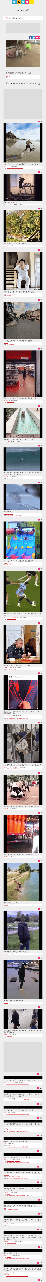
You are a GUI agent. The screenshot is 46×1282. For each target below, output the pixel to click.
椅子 (8, 1257)
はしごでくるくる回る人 (12, 903)
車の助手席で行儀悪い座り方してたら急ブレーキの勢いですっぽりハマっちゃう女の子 (22, 1095)
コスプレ (9, 716)
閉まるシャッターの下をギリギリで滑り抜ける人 (20, 398)
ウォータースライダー (11, 564)
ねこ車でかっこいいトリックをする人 (16, 244)
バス (11, 768)
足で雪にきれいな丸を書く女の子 (15, 1001)
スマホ (8, 768)
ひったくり (9, 1036)
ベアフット (18, 515)
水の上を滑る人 (9, 512)
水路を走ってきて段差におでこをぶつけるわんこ (20, 439)
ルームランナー (10, 1145)
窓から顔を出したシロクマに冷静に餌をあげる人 (20, 1206)
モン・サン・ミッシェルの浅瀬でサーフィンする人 (21, 164)
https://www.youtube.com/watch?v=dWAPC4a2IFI (17, 1099)
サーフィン (9, 168)
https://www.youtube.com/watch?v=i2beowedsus (17, 1178)
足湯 (15, 1243)
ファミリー (10, 1128)
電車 (10, 1257)
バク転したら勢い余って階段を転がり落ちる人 (19, 292)
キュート (11, 767)
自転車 (12, 344)
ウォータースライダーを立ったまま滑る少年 (18, 561)
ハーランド (13, 619)
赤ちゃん (12, 1129)
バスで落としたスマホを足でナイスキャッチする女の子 (22, 765)
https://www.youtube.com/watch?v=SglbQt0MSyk (17, 1276)
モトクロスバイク (20, 1176)
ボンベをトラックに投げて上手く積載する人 (18, 854)
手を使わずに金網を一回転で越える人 (16, 952)
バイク (12, 1161)
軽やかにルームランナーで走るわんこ (16, 1141)
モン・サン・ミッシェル (17, 168)
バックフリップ (10, 295)
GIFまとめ (8, 18)
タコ (10, 77)
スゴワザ (6, 245)
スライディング (10, 402)
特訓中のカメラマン (10, 202)
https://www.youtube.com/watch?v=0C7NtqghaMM (17, 1113)
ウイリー (9, 344)
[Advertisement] (23, 28)
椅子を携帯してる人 (10, 1253)
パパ (8, 1225)
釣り (8, 1274)
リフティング (16, 768)
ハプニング (6, 441)
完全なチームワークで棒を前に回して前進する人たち (21, 806)
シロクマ (9, 1209)
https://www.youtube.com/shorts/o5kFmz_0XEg (17, 718)
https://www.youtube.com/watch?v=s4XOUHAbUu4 (17, 1162)
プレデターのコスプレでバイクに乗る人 (17, 1157)
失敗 (5, 294)
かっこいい (6, 166)
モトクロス (12, 1176)
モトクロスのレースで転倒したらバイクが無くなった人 (22, 1173)
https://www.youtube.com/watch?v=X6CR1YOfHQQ (17, 1195)
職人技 (5, 856)
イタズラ (6, 1241)
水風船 (8, 1194)
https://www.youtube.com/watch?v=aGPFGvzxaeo (17, 1084)
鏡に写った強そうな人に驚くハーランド (17, 665)
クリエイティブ (7, 1159)
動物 (7, 75)
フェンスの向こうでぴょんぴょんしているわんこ (20, 1110)
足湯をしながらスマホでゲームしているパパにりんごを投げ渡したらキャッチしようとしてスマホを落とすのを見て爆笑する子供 (22, 1237)
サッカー (9, 619)
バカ (5, 715)
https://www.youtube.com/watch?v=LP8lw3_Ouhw (17, 1131)
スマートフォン (10, 1243)
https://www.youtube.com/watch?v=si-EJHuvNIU (17, 1146)
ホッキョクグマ (14, 1209)
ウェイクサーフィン (11, 515)
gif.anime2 (23, 10)
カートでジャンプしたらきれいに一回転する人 (19, 1080)
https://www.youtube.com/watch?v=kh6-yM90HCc (17, 1258)
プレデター (17, 1161)
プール (8, 1129)
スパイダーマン (14, 716)
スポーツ (11, 204)
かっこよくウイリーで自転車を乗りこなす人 (18, 341)
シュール (6, 667)
